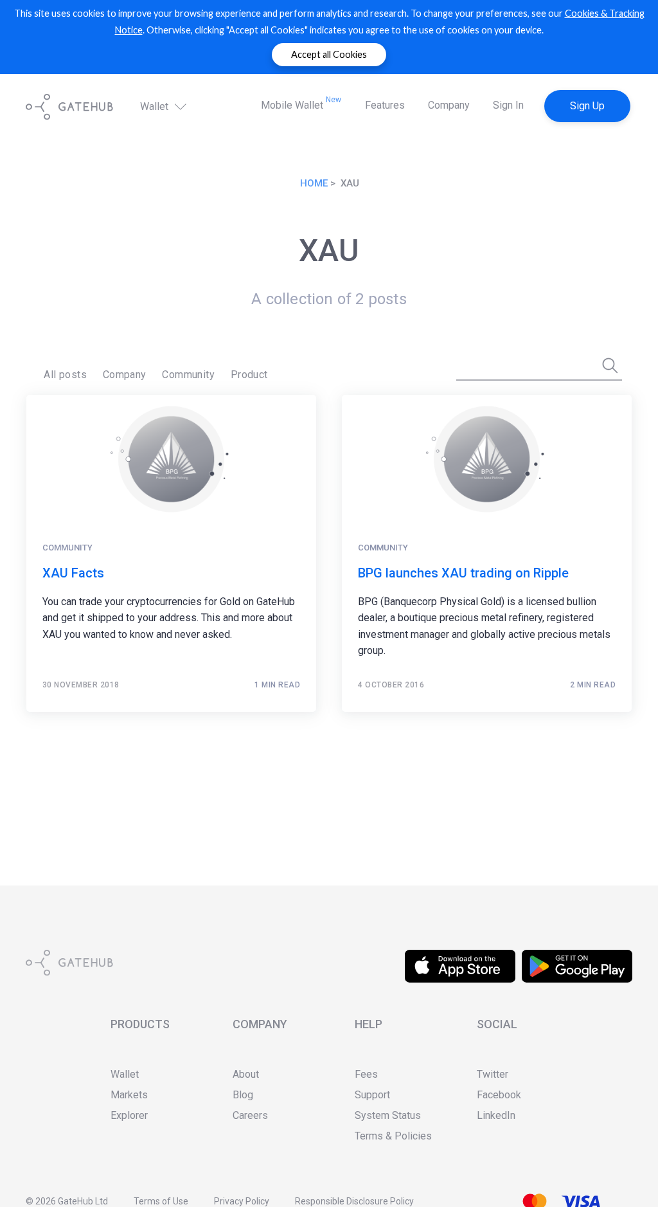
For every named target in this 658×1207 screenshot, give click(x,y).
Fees (366, 1074)
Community (188, 374)
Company (449, 105)
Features (385, 105)
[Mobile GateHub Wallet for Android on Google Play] (577, 958)
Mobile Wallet (301, 103)
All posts (65, 374)
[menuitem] (65, 375)
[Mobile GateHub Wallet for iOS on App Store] (460, 958)
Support (372, 1095)
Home (314, 183)
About (246, 1074)
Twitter (492, 1074)
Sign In (508, 105)
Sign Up (587, 106)
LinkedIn (496, 1115)
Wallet (155, 106)
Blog (243, 1095)
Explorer (129, 1115)
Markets (129, 1095)
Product (249, 374)
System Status (388, 1115)
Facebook (499, 1095)
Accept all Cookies (329, 54)
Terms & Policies (393, 1136)
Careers (250, 1115)
